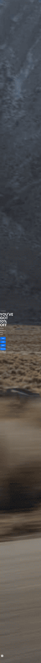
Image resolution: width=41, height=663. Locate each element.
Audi (3, 342)
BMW (3, 345)
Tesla (3, 338)
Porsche (3, 349)
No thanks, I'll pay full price (3, 352)
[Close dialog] (40, 1)
